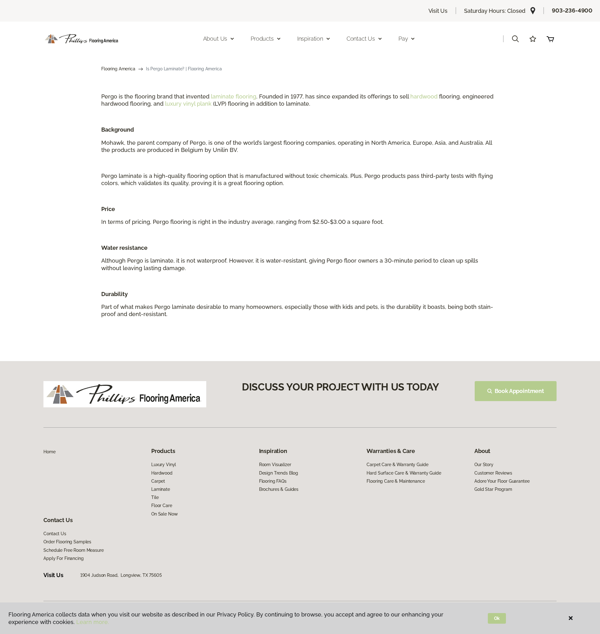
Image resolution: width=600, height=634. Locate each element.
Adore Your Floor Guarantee (501, 481)
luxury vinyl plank (188, 103)
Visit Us (438, 11)
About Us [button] (215, 38)
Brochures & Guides (278, 489)
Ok (497, 618)
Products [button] (262, 38)
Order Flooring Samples (67, 541)
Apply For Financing (63, 558)
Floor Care (161, 505)
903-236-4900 (572, 10)
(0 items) (550, 39)
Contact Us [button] (361, 38)
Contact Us (54, 533)
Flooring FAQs (273, 481)
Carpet (158, 481)
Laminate (160, 489)
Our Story (483, 464)
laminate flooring (233, 96)
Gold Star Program (493, 489)
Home (49, 451)
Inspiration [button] (310, 38)
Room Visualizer (275, 464)
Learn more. (92, 622)
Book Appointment (519, 391)
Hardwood (161, 473)
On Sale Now (164, 513)
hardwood (424, 96)
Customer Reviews (493, 473)
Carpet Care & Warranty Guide (397, 464)
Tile (154, 497)
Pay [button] (403, 38)
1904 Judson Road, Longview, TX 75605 (121, 575)
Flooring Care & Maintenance (396, 481)
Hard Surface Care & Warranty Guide (404, 473)
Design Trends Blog (278, 473)
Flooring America (118, 68)
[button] (515, 39)
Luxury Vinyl (163, 464)
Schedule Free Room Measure (73, 550)
